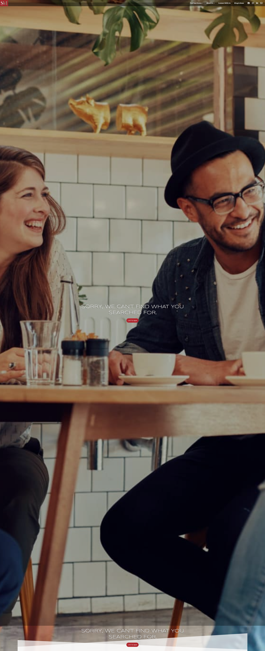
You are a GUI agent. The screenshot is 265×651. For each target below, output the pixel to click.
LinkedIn (257, 3)
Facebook (248, 3)
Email (261, 3)
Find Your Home (196, 3)
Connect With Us (224, 3)
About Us (209, 3)
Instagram (252, 3)
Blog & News (239, 3)
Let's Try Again (132, 320)
